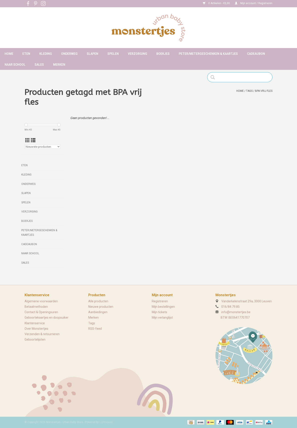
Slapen (92, 53)
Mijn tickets (159, 312)
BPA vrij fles (263, 90)
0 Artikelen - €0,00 (219, 3)
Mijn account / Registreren (256, 3)
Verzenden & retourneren (42, 334)
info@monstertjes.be (235, 312)
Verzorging (137, 53)
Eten (26, 53)
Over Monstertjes (36, 328)
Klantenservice (35, 323)
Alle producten (98, 301)
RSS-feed (95, 328)
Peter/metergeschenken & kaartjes (208, 53)
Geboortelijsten (35, 339)
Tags (249, 90)
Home (9, 53)
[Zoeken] (214, 77)
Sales (39, 64)
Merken (59, 64)
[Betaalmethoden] (190, 422)
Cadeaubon (256, 53)
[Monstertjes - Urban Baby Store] (148, 27)
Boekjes (163, 53)
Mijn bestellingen (163, 306)
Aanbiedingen (97, 312)
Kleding (45, 53)
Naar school (15, 64)
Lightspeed (106, 422)
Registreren (160, 301)
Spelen (113, 53)
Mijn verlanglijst (162, 317)
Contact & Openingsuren (41, 312)
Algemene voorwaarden (41, 301)
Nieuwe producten (100, 306)
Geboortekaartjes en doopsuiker (46, 317)
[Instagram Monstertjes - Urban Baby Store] (43, 3)
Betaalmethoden (36, 306)
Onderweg (69, 53)
